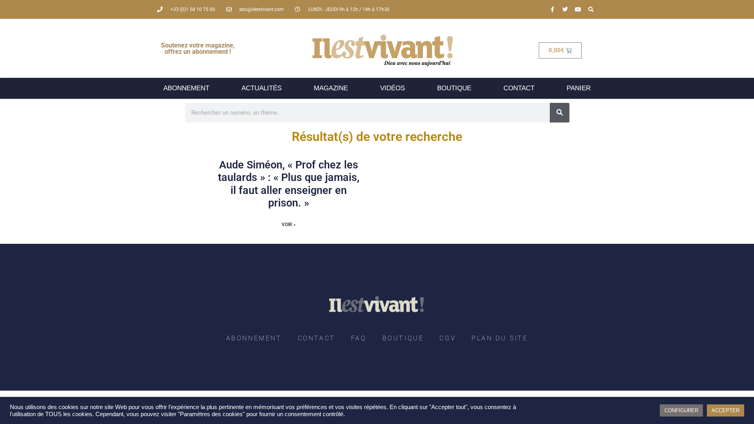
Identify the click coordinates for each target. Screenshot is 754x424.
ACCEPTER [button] (725, 410)
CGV (447, 338)
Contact (518, 88)
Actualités (262, 88)
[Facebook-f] (552, 9)
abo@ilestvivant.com (261, 9)
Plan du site (500, 338)
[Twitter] (565, 9)
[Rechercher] (559, 112)
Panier (579, 88)
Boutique (454, 88)
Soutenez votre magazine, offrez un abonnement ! (198, 48)
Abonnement (186, 88)
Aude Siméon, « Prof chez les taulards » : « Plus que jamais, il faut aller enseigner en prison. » (288, 184)
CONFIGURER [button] (681, 410)
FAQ (359, 338)
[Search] (591, 9)
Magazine (331, 88)
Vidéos (392, 88)
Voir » (289, 224)
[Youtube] (578, 9)
